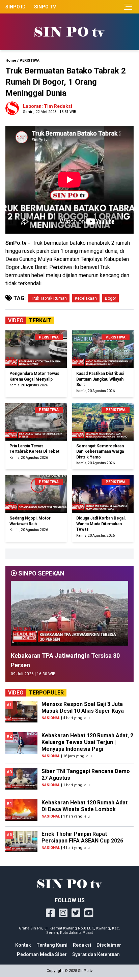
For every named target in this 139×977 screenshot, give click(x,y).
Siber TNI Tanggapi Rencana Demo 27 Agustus (85, 774)
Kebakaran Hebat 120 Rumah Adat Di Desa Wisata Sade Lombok (84, 805)
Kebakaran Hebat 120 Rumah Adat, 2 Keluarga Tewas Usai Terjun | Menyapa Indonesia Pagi (87, 742)
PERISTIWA (29, 60)
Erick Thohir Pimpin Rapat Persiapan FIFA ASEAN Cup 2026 (82, 837)
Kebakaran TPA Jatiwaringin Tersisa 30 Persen (65, 660)
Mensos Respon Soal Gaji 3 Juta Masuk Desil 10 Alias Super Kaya (82, 707)
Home (10, 60)
